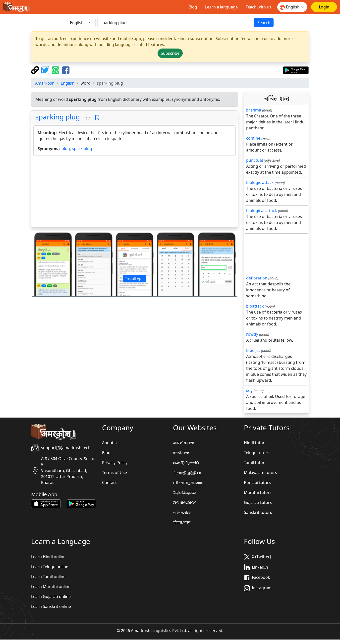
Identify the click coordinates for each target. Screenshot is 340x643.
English (67, 83)
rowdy (252, 334)
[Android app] (81, 503)
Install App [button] (134, 278)
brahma (253, 110)
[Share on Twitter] (46, 69)
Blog (193, 7)
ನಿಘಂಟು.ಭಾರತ (185, 492)
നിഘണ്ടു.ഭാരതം (188, 482)
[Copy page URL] (35, 69)
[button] (46, 264)
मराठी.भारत (181, 452)
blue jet (253, 350)
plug (65, 148)
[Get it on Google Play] (296, 69)
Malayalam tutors (260, 472)
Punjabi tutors (257, 482)
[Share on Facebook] (66, 69)
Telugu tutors (256, 452)
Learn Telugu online (49, 566)
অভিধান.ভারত (182, 512)
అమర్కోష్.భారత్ (186, 462)
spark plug (82, 148)
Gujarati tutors (258, 502)
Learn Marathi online (50, 586)
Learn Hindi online (48, 556)
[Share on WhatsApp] (56, 69)
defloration (256, 278)
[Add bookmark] (97, 117)
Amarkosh (45, 83)
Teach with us (258, 7)
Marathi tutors (258, 492)
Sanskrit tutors (258, 512)
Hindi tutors (255, 442)
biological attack (261, 210)
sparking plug (57, 116)
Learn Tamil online (48, 576)
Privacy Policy (114, 462)
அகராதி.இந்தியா (187, 472)
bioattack (255, 306)
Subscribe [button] (170, 53)
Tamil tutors (255, 462)
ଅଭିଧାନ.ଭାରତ (185, 502)
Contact (109, 482)
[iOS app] (45, 503)
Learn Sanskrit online (51, 606)
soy (249, 390)
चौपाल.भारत (181, 522)
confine (253, 138)
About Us (110, 442)
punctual (254, 160)
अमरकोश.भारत (183, 442)
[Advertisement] (134, 192)
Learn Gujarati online (51, 596)
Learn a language (221, 7)
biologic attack (260, 182)
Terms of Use (114, 472)
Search (263, 22)
